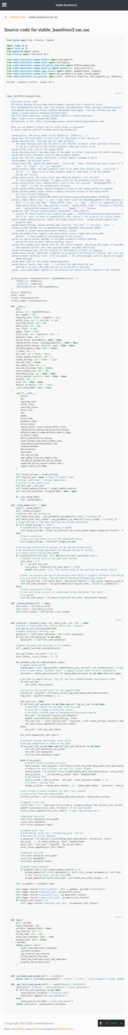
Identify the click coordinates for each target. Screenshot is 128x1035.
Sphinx (20, 1029)
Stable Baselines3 (66, 5)
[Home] (5, 17)
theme (37, 1029)
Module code (17, 17)
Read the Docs (64, 1029)
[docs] (119, 93)
